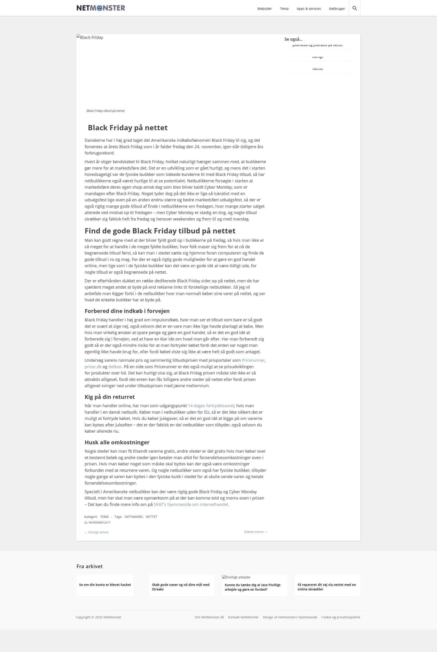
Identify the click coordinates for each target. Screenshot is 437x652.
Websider (264, 8)
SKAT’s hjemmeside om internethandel (191, 504)
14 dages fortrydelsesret (211, 405)
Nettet (151, 517)
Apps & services (309, 8)
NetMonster (112, 617)
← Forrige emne (96, 532)
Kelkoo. (116, 366)
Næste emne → (256, 532)
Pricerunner (253, 360)
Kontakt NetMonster (243, 617)
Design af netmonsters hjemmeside (290, 617)
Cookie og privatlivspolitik (340, 617)
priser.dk (93, 366)
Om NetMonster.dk (209, 617)
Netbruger (337, 8)
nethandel (134, 517)
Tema (284, 8)
